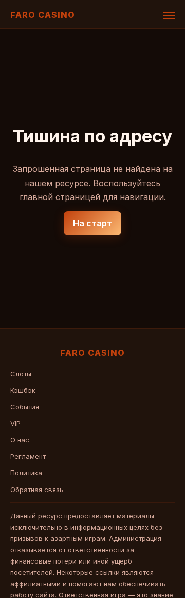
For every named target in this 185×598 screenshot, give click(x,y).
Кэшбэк (22, 390)
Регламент (28, 456)
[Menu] (169, 15)
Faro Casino (42, 15)
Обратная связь (36, 489)
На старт (92, 223)
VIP (15, 423)
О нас (19, 440)
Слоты (20, 374)
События (24, 407)
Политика (26, 472)
